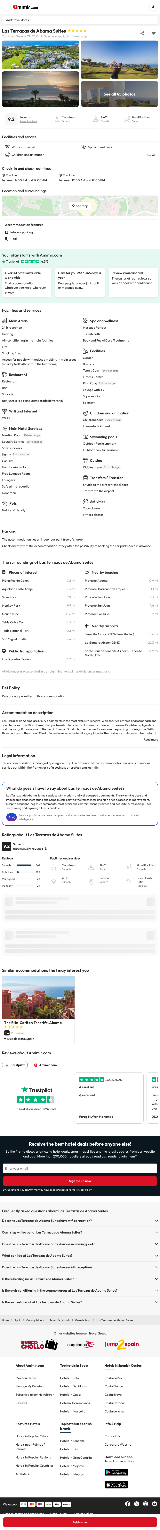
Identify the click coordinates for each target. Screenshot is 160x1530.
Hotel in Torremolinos (75, 1403)
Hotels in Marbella (72, 1411)
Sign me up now (80, 1181)
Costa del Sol (114, 1378)
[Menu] (7, 7)
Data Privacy (59, 1514)
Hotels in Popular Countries (34, 1465)
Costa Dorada (114, 1403)
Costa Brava (113, 1394)
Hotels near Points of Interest (30, 1446)
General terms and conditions (23, 1514)
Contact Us (112, 1436)
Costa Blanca (114, 1386)
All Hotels (22, 1474)
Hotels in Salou (70, 1378)
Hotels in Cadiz (70, 1394)
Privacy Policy (84, 1189)
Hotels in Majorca (72, 1466)
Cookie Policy (83, 1514)
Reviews (21, 1403)
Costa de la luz (114, 1411)
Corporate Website (118, 1444)
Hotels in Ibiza (69, 1449)
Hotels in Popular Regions (33, 1457)
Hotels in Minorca (72, 1474)
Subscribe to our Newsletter (35, 1394)
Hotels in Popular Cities (32, 1436)
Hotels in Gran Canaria (76, 1457)
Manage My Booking (30, 1386)
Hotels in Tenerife (72, 1441)
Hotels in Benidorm (73, 1386)
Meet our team (26, 1378)
